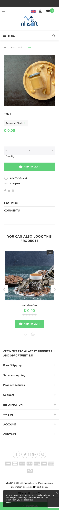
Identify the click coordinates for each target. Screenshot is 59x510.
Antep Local (16, 47)
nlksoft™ (9, 483)
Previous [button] (4, 289)
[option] (29, 80)
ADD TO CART (32, 166)
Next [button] (55, 289)
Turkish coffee (29, 305)
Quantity (10, 156)
